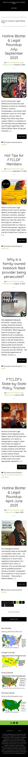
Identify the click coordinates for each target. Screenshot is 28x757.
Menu (15, 8)
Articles (4, 145)
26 (3, 605)
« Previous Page (7, 603)
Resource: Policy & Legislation (11, 475)
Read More (22, 136)
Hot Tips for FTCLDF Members (14, 159)
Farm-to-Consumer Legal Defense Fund (14, 3)
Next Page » (9, 606)
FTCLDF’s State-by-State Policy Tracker (14, 383)
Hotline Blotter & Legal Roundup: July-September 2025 (14, 47)
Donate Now (14, 619)
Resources (5, 248)
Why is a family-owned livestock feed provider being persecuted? (14, 268)
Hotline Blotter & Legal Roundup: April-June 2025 (14, 496)
